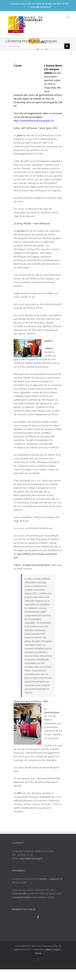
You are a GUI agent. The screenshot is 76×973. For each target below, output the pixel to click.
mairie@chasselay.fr (40, 7)
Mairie (38, 953)
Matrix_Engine (53, 949)
